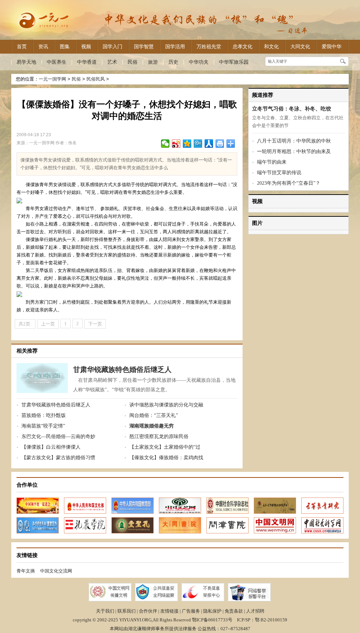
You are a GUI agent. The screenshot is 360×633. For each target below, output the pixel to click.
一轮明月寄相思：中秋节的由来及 (294, 151)
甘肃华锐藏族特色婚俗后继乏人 (122, 369)
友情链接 (169, 611)
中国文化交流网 (56, 571)
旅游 (153, 62)
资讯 (43, 46)
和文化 (271, 46)
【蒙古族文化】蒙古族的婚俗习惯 (58, 457)
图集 (65, 46)
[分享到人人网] (209, 143)
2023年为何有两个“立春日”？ (288, 183)
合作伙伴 (148, 611)
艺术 (112, 62)
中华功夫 (198, 62)
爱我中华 (331, 46)
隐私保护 (212, 611)
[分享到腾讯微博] (198, 143)
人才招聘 (255, 611)
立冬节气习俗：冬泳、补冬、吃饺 (291, 109)
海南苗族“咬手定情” (43, 426)
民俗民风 (95, 79)
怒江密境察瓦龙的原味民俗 (158, 436)
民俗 (132, 62)
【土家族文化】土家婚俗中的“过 (164, 447)
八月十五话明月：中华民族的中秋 (294, 141)
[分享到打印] (220, 143)
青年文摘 (26, 571)
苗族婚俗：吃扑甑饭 (43, 415)
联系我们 (126, 611)
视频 (86, 46)
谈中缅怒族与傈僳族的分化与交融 (166, 404)
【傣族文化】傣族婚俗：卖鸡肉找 (166, 457)
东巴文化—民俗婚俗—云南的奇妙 (58, 436)
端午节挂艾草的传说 (279, 172)
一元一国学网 (52, 79)
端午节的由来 (272, 162)
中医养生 (56, 62)
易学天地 (26, 62)
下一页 (95, 324)
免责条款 (234, 611)
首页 (22, 46)
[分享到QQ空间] (187, 143)
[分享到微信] (165, 143)
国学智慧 (144, 46)
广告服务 (191, 611)
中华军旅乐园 (234, 62)
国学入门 (112, 46)
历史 (173, 62)
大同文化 (300, 46)
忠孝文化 (242, 46)
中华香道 (87, 62)
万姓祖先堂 (209, 46)
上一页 (48, 324)
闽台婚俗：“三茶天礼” (153, 415)
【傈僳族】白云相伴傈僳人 (51, 447)
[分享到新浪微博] (176, 143)
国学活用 (175, 46)
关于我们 (105, 611)
